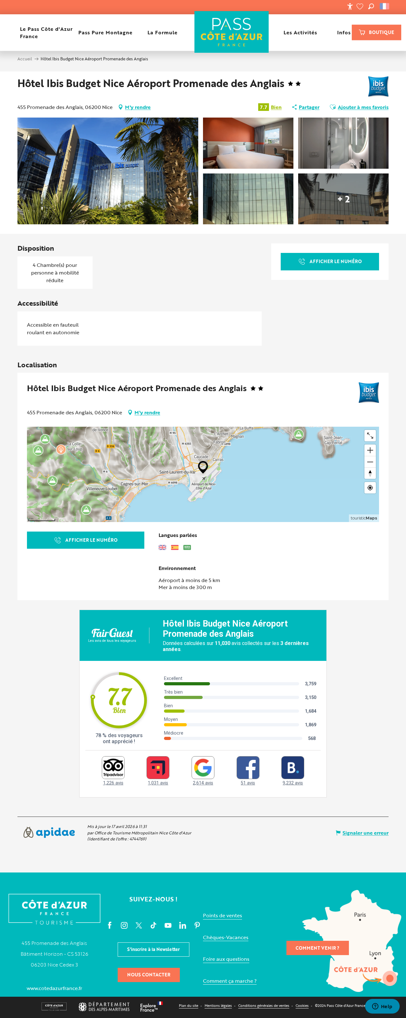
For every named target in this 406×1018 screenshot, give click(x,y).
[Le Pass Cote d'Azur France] (231, 32)
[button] (371, 6)
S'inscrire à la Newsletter (153, 949)
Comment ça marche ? (230, 981)
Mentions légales (218, 1005)
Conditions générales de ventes (263, 1005)
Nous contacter (148, 974)
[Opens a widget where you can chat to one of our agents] (382, 1007)
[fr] (385, 6)
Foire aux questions (226, 959)
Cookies (302, 1005)
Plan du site (188, 1005)
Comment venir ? (317, 948)
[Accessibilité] (350, 6)
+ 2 (343, 199)
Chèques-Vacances (225, 937)
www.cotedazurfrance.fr (54, 988)
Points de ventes (222, 915)
